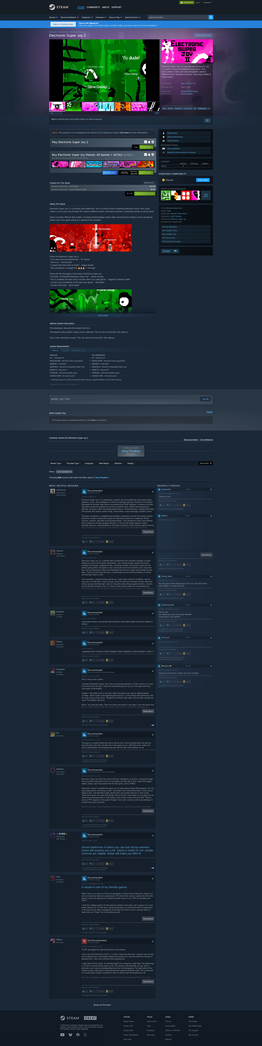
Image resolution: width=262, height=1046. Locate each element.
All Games (53, 32)
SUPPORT (116, 7)
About (106, 7)
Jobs (149, 1026)
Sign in (53, 119)
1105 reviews (60, 556)
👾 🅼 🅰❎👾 (61, 834)
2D (195, 108)
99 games (59, 553)
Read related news (169, 234)
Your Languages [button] (63, 472)
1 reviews (59, 617)
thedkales (60, 612)
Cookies (168, 1035)
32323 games (60, 493)
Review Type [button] (55, 463)
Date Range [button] (103, 463)
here (94, 420)
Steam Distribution (131, 1035)
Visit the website (168, 227)
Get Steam (193, 1021)
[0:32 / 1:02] (104, 70)
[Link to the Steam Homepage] (59, 9)
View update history (169, 230)
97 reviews (59, 647)
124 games (60, 644)
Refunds (168, 1039)
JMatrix (59, 940)
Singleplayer (202, 108)
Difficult (170, 108)
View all (209, 412)
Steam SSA (128, 1026)
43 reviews (59, 942)
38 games (59, 672)
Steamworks (128, 1030)
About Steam (129, 1021)
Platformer (178, 108)
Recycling (151, 1035)
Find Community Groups (171, 241)
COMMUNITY (93, 7)
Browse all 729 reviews (102, 1005)
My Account (193, 1035)
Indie (164, 108)
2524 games (60, 836)
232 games (60, 879)
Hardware (150, 1030)
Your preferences (206, 440)
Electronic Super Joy (178, 219)
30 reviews (59, 882)
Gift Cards (128, 1039)
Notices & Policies (172, 1030)
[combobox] (178, 17)
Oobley (59, 642)
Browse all (149, 183)
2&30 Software (187, 94)
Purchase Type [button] (73, 463)
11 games (59, 614)
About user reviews (191, 440)
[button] (53, 17)
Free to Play (188, 108)
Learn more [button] (203, 180)
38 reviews (59, 736)
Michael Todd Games (189, 91)
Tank (58, 877)
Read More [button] (148, 532)
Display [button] (130, 463)
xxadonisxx (61, 490)
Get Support (193, 1030)
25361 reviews (61, 495)
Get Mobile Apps (195, 1026)
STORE (81, 7)
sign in (198, 2)
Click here (124, 132)
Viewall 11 (206, 195)
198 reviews (60, 774)
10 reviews (59, 674)
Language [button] (89, 463)
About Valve (152, 1021)
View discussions (168, 238)
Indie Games (63, 32)
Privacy (168, 1021)
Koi (57, 733)
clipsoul (59, 551)
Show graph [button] (204, 463)
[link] (128, 172)
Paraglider (60, 669)
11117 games (60, 772)
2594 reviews (60, 839)
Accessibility (170, 1026)
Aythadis (60, 769)
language (206, 2)
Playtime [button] (117, 463)
